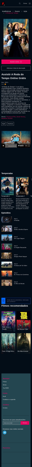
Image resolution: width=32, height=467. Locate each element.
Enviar (25, 423)
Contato (5, 408)
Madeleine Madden (7, 118)
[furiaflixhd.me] (3, 3)
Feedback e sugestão (9, 399)
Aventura (10, 123)
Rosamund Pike (11, 116)
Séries (5, 385)
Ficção (19, 348)
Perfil (4, 396)
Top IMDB (6, 388)
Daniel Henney (21, 116)
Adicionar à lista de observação (16, 68)
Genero (17, 11)
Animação (20, 325)
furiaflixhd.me (6, 11)
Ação (25, 11)
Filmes (5, 381)
